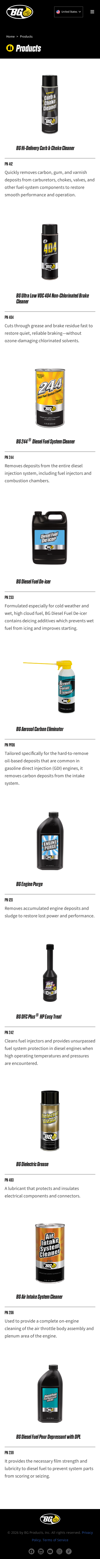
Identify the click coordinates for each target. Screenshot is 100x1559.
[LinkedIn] (41, 1551)
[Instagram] (59, 1551)
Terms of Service (55, 1540)
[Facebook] (31, 1551)
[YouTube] (50, 1551)
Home (10, 36)
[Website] (69, 1551)
